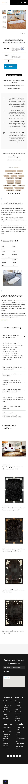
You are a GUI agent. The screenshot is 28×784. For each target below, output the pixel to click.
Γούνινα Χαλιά (5, 547)
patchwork (6, 185)
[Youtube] (20, 756)
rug (14, 185)
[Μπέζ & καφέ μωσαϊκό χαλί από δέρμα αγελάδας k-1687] (14, 448)
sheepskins (10, 190)
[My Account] (18, 2)
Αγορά (11, 66)
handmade (9, 178)
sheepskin (21, 185)
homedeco (10, 180)
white (18, 190)
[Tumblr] (15, 193)
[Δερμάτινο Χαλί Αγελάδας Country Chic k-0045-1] (14, 571)
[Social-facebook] (8, 756)
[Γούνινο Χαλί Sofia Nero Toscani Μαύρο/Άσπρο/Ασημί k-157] (14, 489)
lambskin (10, 183)
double (6, 176)
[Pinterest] (13, 193)
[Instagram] (11, 756)
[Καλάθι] (21, 2)
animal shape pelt (10, 171)
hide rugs (18, 178)
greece (21, 176)
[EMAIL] (14, 667)
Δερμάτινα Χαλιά (6, 465)
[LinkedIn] (17, 193)
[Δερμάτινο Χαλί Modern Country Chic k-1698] (14, 612)
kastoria (18, 180)
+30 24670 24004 (4, 320)
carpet (20, 171)
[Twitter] (11, 193)
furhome (14, 176)
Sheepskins (16, 167)
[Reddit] (20, 193)
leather (18, 183)
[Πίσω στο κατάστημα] (22, 33)
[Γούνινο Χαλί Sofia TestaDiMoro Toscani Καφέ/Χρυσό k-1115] (14, 530)
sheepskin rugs (8, 188)
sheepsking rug (19, 188)
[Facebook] (8, 193)
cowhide (10, 173)
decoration (18, 173)
